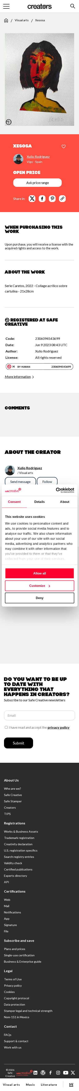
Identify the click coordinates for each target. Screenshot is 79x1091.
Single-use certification (19, 955)
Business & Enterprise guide (22, 961)
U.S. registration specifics (20, 850)
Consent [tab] (14, 502)
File (6, 931)
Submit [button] (18, 743)
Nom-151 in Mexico (16, 1017)
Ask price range (37, 183)
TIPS (7, 814)
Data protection (14, 1004)
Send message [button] (20, 482)
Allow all (39, 573)
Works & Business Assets (21, 831)
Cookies (9, 992)
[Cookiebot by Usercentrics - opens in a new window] (56, 490)
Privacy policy (13, 985)
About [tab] (64, 502)
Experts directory (15, 875)
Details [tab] (39, 502)
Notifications (12, 912)
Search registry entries (19, 856)
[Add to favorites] (64, 146)
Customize (37, 585)
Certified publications (18, 869)
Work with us (12, 1047)
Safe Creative (13, 795)
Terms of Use (13, 979)
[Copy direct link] (62, 198)
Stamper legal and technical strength (28, 1011)
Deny (39, 598)
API (6, 882)
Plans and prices (14, 949)
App (6, 918)
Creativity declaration (18, 844)
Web (7, 899)
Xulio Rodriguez (38, 156)
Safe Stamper (13, 801)
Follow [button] (47, 482)
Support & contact (16, 1041)
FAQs (7, 1035)
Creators (10, 807)
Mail (6, 906)
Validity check (13, 863)
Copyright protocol (16, 998)
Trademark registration (19, 838)
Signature (10, 925)
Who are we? (12, 788)
